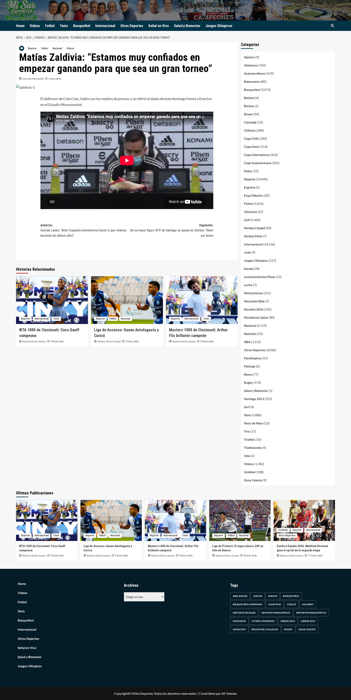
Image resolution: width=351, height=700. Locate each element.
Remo (248, 374)
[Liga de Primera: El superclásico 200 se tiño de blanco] (240, 520)
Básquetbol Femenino (247, 604)
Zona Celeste (253, 480)
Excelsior (239, 621)
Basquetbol (81, 26)
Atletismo (251, 65)
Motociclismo (253, 293)
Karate (248, 268)
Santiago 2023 (254, 399)
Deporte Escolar (244, 612)
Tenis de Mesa (253, 423)
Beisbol (249, 98)
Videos (35, 26)
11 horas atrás (315, 555)
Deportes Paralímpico (311, 612)
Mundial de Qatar (256, 317)
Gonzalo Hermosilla (33, 78)
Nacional (57, 48)
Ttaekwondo (253, 447)
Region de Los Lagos (264, 629)
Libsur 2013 (308, 621)
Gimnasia (250, 212)
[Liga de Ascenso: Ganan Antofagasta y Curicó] (127, 300)
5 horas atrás (57, 341)
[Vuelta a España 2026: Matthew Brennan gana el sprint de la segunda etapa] (304, 520)
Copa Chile (251, 138)
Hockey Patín (253, 236)
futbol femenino (263, 621)
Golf (247, 220)
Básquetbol (291, 596)
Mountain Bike (254, 301)
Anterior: (83, 230)
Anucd (272, 596)
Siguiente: (171, 230)
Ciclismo (250, 130)
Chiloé (291, 604)
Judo (247, 252)
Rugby (248, 382)
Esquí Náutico (253, 195)
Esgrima (249, 187)
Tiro (247, 431)
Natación (250, 334)
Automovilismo (254, 73)
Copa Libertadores (257, 155)
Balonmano (252, 81)
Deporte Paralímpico (275, 612)
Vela (247, 456)
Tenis (64, 26)
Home (20, 26)
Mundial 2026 (253, 309)
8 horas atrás (207, 341)
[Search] (332, 25)
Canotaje (250, 122)
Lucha (248, 285)
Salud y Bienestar (187, 26)
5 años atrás (55, 78)
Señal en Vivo (158, 26)
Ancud (257, 596)
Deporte (32, 48)
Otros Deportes (131, 26)
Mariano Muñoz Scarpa (34, 341)
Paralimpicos (253, 358)
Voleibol (250, 472)
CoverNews (207, 693)
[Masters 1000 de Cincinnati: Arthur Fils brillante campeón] (202, 300)
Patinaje (249, 366)
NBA (247, 342)
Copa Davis (251, 146)
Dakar (248, 171)
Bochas (249, 106)
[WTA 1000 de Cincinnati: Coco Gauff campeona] (52, 300)
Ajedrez (249, 57)
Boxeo (248, 114)
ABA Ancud (240, 596)
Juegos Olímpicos (218, 26)
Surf (247, 407)
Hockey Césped (254, 228)
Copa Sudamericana (257, 163)
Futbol (50, 26)
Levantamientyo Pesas (259, 277)
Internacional (105, 26)
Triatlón (249, 439)
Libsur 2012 (288, 621)
